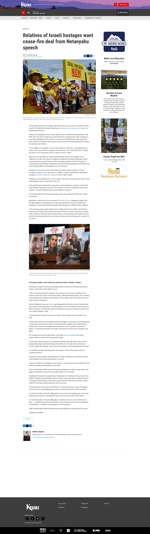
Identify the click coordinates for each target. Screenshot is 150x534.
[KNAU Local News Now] (114, 42)
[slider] (31, 12)
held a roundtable (70, 335)
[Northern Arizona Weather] (114, 79)
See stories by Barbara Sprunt (43, 437)
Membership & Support (93, 18)
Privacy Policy (62, 503)
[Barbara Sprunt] (27, 436)
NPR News (26, 29)
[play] (23, 13)
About (57, 18)
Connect (66, 18)
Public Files (61, 507)
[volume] (28, 13)
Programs (33, 18)
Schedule (24, 18)
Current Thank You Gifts (114, 156)
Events (48, 18)
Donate (124, 4)
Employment (84, 503)
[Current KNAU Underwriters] (114, 172)
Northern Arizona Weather (114, 94)
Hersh (51, 304)
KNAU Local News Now (114, 58)
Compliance (77, 18)
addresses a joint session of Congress (72, 128)
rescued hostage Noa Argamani (46, 175)
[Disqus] (75, 474)
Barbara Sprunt (32, 55)
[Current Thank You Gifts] (114, 136)
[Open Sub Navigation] (43, 18)
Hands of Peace (64, 200)
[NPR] (52, 530)
